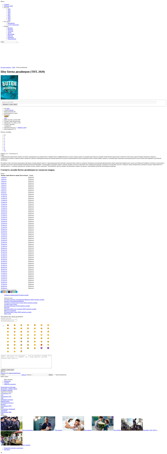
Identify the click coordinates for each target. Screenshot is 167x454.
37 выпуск (4, 246)
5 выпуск (3, 185)
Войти (50, 375)
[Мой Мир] (16, 292)
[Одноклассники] (4, 292)
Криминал (11, 37)
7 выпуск (3, 188)
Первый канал (5, 401)
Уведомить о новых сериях (10, 104)
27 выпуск (4, 227)
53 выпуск (4, 276)
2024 (9, 10)
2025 (9, 9)
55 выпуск (4, 280)
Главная (6, 4)
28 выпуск (4, 229)
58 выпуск (4, 286)
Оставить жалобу (23, 295)
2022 (9, 14)
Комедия (10, 35)
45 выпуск (4, 261)
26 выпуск (4, 225)
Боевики (10, 28)
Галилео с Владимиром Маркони (14, 301)
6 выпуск (3, 187)
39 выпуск (4, 250)
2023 (9, 12)
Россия (11, 110)
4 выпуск (3, 183)
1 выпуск (3, 177)
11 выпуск (4, 196)
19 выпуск (4, 211)
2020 (9, 17)
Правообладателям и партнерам (13, 448)
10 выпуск (4, 194)
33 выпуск (4, 238)
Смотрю (6, 382)
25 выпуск (4, 223)
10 (5, 150)
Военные (10, 29)
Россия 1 (3, 404)
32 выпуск (4, 236)
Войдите (3, 373)
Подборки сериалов (6, 390)
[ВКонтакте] (2, 292)
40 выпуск (4, 252)
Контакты (7, 449)
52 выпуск (4, 275)
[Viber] (11, 292)
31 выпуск (4, 234)
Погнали (6, 307)
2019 (9, 18)
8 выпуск (3, 190)
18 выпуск (4, 210)
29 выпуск (4, 231)
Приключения (12, 39)
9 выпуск (3, 192)
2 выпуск (3, 179)
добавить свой (21, 127)
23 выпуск (4, 219)
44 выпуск (4, 259)
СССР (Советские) (13, 24)
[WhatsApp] (14, 292)
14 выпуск (4, 202)
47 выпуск (4, 265)
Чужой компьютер (60, 375)
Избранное (7, 381)
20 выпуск (4, 213)
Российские (11, 23)
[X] (9, 292)
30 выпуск (4, 232)
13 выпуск (4, 200)
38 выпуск (4, 248)
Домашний (4, 410)
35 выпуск (4, 242)
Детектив (10, 31)
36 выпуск (4, 244)
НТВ (2, 407)
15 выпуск (4, 204)
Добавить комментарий (11, 295)
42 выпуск (4, 255)
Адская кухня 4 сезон (10, 304)
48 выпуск (4, 267)
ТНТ (2, 398)
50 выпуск (4, 271)
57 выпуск (4, 284)
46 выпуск (4, 263)
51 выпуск (4, 273)
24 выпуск (4, 221)
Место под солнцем (10, 310)
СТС (2, 395)
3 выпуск (3, 181)
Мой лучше (7, 313)
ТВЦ (2, 413)
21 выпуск (4, 215)
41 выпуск (4, 254)
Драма (9, 32)
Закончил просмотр (10, 384)
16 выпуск (4, 206)
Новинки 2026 (8, 6)
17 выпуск (4, 208)
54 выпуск (4, 278)
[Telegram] (7, 292)
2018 (9, 20)
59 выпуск (4, 288)
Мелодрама (11, 34)
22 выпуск (4, 217)
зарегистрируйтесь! (14, 373)
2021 (9, 15)
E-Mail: (3, 375)
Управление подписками (8, 387)
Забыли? (24, 375)
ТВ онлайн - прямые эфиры (9, 388)
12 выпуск (4, 198)
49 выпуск (4, 269)
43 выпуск (4, 257)
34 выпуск (4, 240)
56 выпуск (4, 282)
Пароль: (29, 375)
